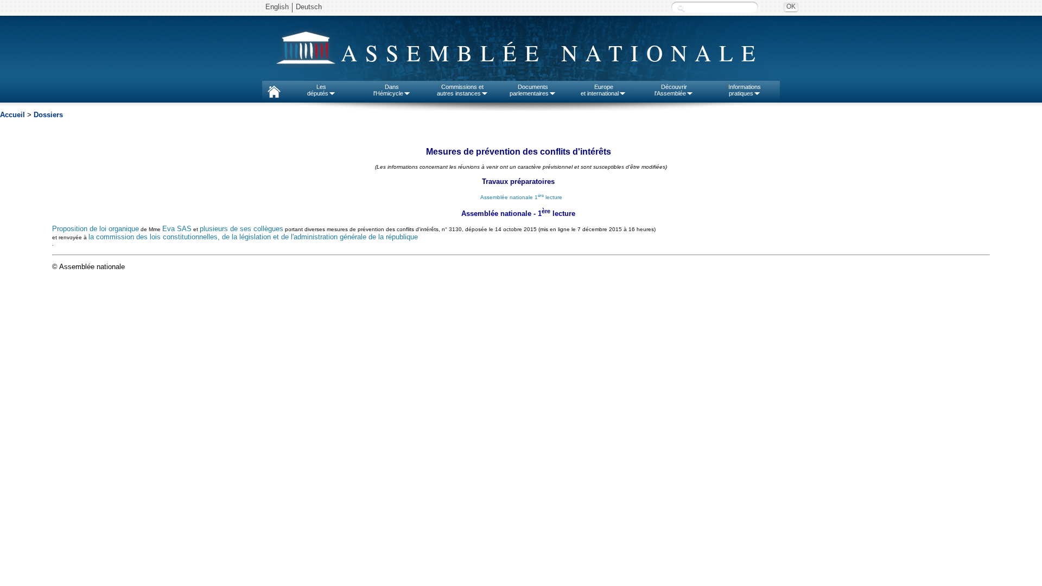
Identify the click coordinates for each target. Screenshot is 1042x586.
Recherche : (681, 7)
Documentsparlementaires (529, 90)
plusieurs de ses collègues (241, 229)
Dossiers (48, 115)
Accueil (12, 115)
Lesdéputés (317, 90)
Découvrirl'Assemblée (671, 90)
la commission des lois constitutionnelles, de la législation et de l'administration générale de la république (253, 237)
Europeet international (600, 90)
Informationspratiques (744, 90)
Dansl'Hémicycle (388, 90)
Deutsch (309, 7)
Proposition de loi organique (95, 229)
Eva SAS (177, 229)
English (277, 7)
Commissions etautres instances (460, 90)
